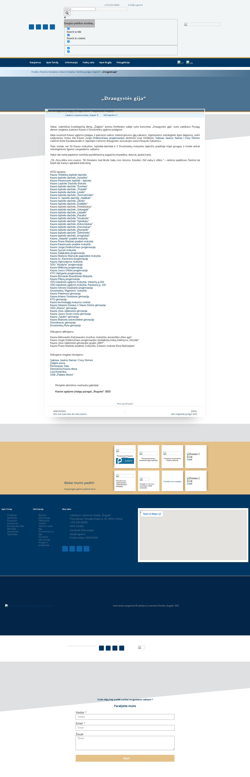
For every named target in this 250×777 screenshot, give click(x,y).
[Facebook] (101, 648)
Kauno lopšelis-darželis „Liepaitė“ (68, 212)
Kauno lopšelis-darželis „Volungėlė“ (69, 209)
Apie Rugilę (105, 62)
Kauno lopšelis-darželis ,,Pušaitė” (68, 189)
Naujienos (35, 62)
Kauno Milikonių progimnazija (66, 267)
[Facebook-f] (31, 26)
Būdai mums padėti (79, 483)
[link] (69, 177)
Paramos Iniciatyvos (49, 72)
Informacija (71, 62)
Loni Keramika (58, 371)
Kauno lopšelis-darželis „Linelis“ (67, 192)
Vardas (80, 712)
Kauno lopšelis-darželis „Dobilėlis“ (69, 203)
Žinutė (79, 734)
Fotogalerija (123, 62)
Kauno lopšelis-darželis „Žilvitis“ (67, 200)
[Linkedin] (52, 26)
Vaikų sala (88, 62)
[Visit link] (125, 390)
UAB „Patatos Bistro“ (61, 374)
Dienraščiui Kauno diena (63, 368)
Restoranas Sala (59, 365)
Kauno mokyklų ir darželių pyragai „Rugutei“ (80, 72)
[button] (53, 62)
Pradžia (34, 72)
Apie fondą (52, 62)
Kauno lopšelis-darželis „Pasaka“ (68, 215)
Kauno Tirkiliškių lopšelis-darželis (68, 174)
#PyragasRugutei (125, 403)
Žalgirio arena (57, 363)
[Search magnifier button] (67, 13)
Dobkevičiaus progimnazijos (109, 137)
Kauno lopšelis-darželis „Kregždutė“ (70, 235)
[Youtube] (45, 26)
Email (79, 723)
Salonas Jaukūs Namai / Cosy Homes (177, 137)
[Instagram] (38, 26)
